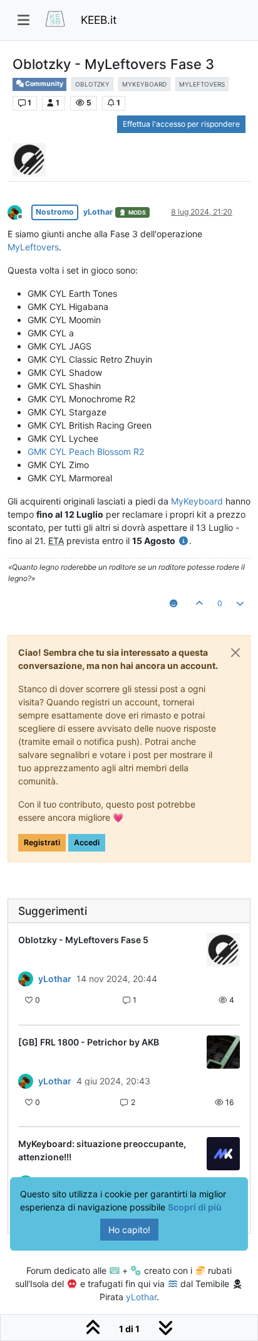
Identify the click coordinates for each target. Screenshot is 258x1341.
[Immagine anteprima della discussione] (223, 949)
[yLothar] (25, 978)
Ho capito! (129, 1229)
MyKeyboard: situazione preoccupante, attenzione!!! (102, 1150)
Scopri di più (195, 1207)
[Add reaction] (173, 603)
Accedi (87, 842)
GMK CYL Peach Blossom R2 (86, 451)
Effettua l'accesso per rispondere (181, 124)
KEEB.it (98, 19)
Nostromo (55, 211)
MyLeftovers (33, 247)
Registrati (42, 842)
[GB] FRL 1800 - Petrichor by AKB (88, 1042)
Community (43, 84)
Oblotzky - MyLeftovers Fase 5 (83, 939)
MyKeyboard (197, 501)
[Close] (235, 653)
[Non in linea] (19, 211)
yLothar (98, 211)
